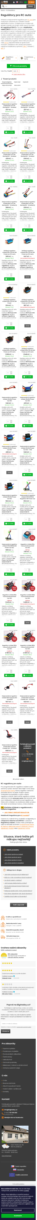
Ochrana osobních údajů (11, 1068)
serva (6, 43)
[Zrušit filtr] (17, 71)
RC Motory (4, 826)
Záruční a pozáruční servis (11, 1086)
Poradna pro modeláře (10, 1051)
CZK (20, 2)
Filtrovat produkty (19, 66)
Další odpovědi (18, 905)
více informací (6, 1156)
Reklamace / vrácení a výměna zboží (15, 1065)
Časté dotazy (7, 1057)
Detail (27, 277)
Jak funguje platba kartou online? (15, 883)
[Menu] (31, 2)
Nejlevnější (17, 82)
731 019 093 (29, 754)
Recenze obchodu (9, 1083)
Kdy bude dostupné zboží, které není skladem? (16, 887)
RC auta (30, 20)
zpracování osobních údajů (24, 1027)
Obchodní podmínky (10, 1062)
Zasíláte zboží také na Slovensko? (15, 896)
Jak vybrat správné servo (12, 857)
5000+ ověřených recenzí (9, 950)
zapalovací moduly (7, 828)
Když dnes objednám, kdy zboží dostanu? (18, 894)
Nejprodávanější (7, 85)
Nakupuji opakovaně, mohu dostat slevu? (18, 891)
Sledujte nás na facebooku (13, 1117)
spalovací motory (27, 826)
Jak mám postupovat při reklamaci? (16, 875)
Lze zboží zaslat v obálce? (13, 880)
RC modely (25, 815)
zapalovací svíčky (24, 828)
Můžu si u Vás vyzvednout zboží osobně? (18, 877)
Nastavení (18, 1210)
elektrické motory (15, 826)
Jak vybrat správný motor (13, 860)
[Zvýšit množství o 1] (11, 127)
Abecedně (17, 85)
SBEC (25, 46)
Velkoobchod (7, 1060)
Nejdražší (25, 82)
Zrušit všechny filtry (19, 74)
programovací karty (27, 824)
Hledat (30, 6)
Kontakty (6, 1092)
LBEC (2, 48)
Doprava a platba (9, 1049)
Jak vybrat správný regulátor (14, 863)
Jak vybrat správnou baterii (13, 854)
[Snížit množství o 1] (11, 129)
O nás (5, 1080)
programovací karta (8, 791)
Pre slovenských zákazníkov (12, 1054)
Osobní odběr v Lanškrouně (12, 1089)
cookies (26, 1191)
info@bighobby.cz (27, 761)
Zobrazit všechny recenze (16, 957)
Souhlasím (18, 1216)
